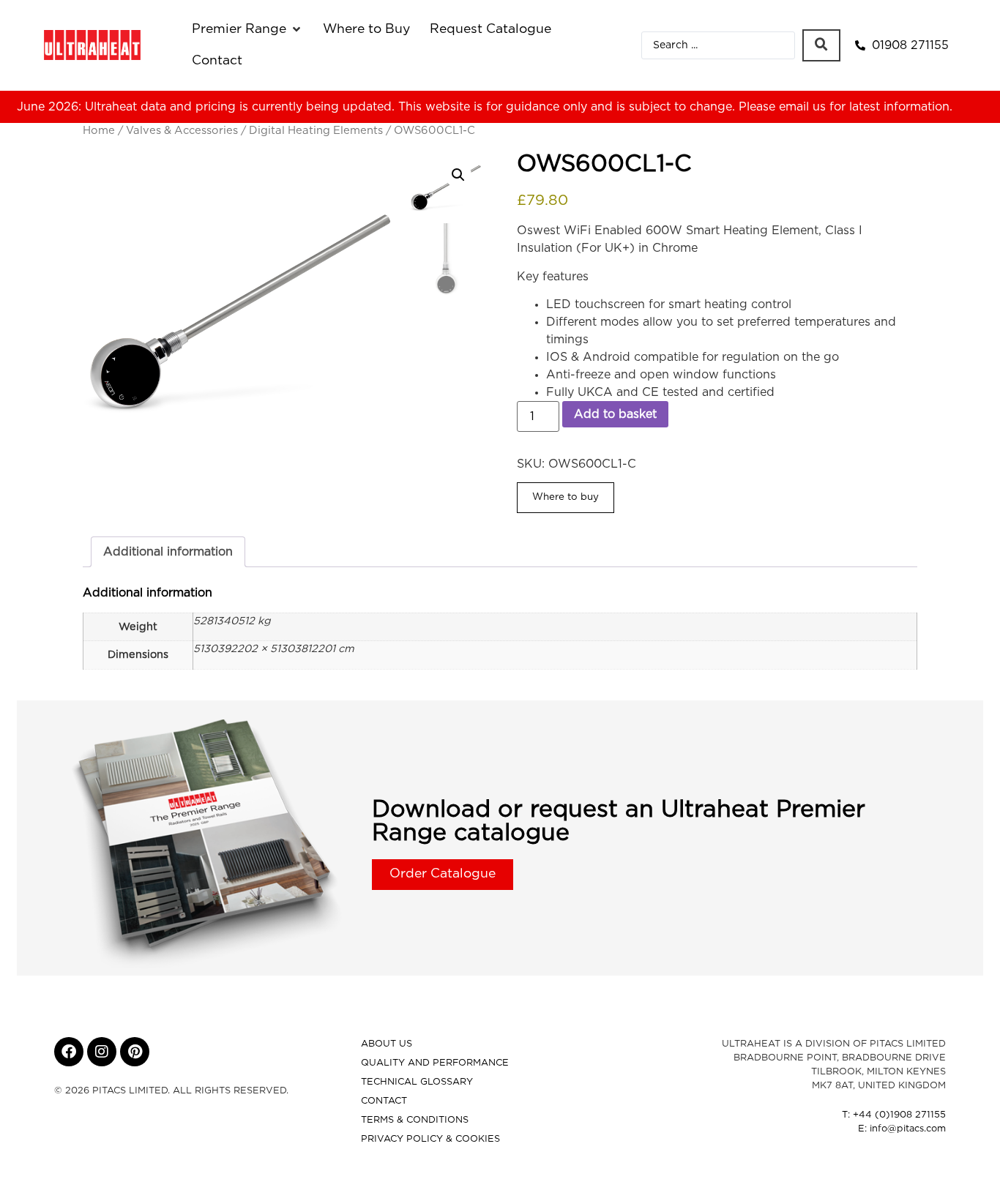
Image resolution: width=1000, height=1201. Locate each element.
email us (802, 107)
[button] (247, 29)
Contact (384, 1101)
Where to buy (565, 497)
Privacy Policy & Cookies (430, 1139)
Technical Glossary (417, 1082)
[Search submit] (821, 45)
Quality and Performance (435, 1063)
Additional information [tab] (168, 552)
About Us (386, 1044)
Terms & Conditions (415, 1120)
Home (99, 130)
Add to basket (615, 414)
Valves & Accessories (182, 130)
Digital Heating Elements (316, 130)
